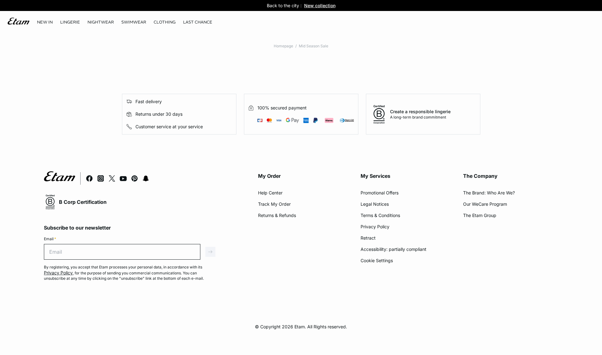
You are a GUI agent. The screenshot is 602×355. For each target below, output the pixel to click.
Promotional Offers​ (380, 192)
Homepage (283, 46)
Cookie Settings (377, 260)
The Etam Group (479, 215)
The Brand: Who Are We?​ (489, 192)
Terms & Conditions (380, 215)
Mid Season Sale (313, 46)
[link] (45, 22)
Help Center (270, 192)
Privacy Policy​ (375, 226)
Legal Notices (375, 204)
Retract (368, 238)
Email (50, 238)
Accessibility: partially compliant (393, 249)
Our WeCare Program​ (485, 204)
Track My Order (274, 204)
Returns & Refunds (277, 215)
